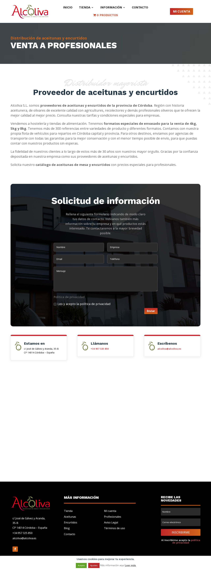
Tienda (84, 7)
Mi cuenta (110, 511)
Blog (67, 528)
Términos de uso (114, 528)
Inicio (67, 7)
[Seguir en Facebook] (15, 549)
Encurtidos (70, 522)
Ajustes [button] (94, 565)
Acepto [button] (81, 565)
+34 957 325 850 (22, 533)
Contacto (140, 7)
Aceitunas (70, 516)
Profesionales (112, 516)
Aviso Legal (111, 522)
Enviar (151, 311)
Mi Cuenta (181, 11)
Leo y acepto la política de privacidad (84, 304)
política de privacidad (186, 541)
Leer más (130, 565)
